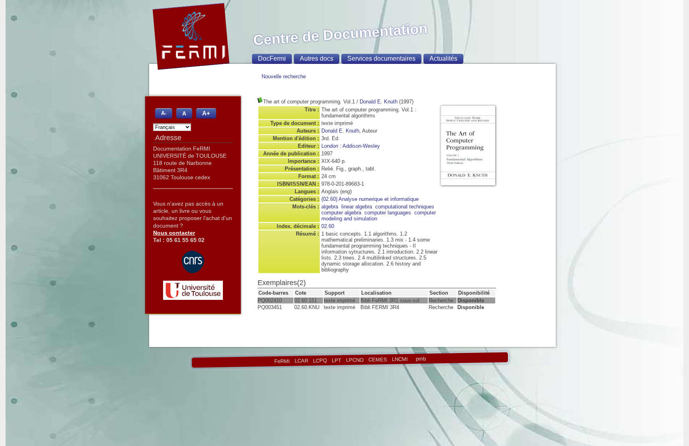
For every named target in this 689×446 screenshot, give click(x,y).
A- (163, 113)
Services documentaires (381, 58)
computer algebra (341, 213)
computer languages (387, 213)
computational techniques (404, 207)
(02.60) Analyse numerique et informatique (370, 199)
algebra (329, 207)
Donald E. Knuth (379, 102)
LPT (336, 360)
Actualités (443, 58)
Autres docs (316, 58)
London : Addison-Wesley (350, 146)
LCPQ (320, 360)
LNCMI (399, 359)
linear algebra (356, 207)
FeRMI (281, 361)
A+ (206, 113)
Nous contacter (174, 233)
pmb (420, 359)
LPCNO (354, 360)
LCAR (301, 361)
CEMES (377, 359)
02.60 (327, 226)
